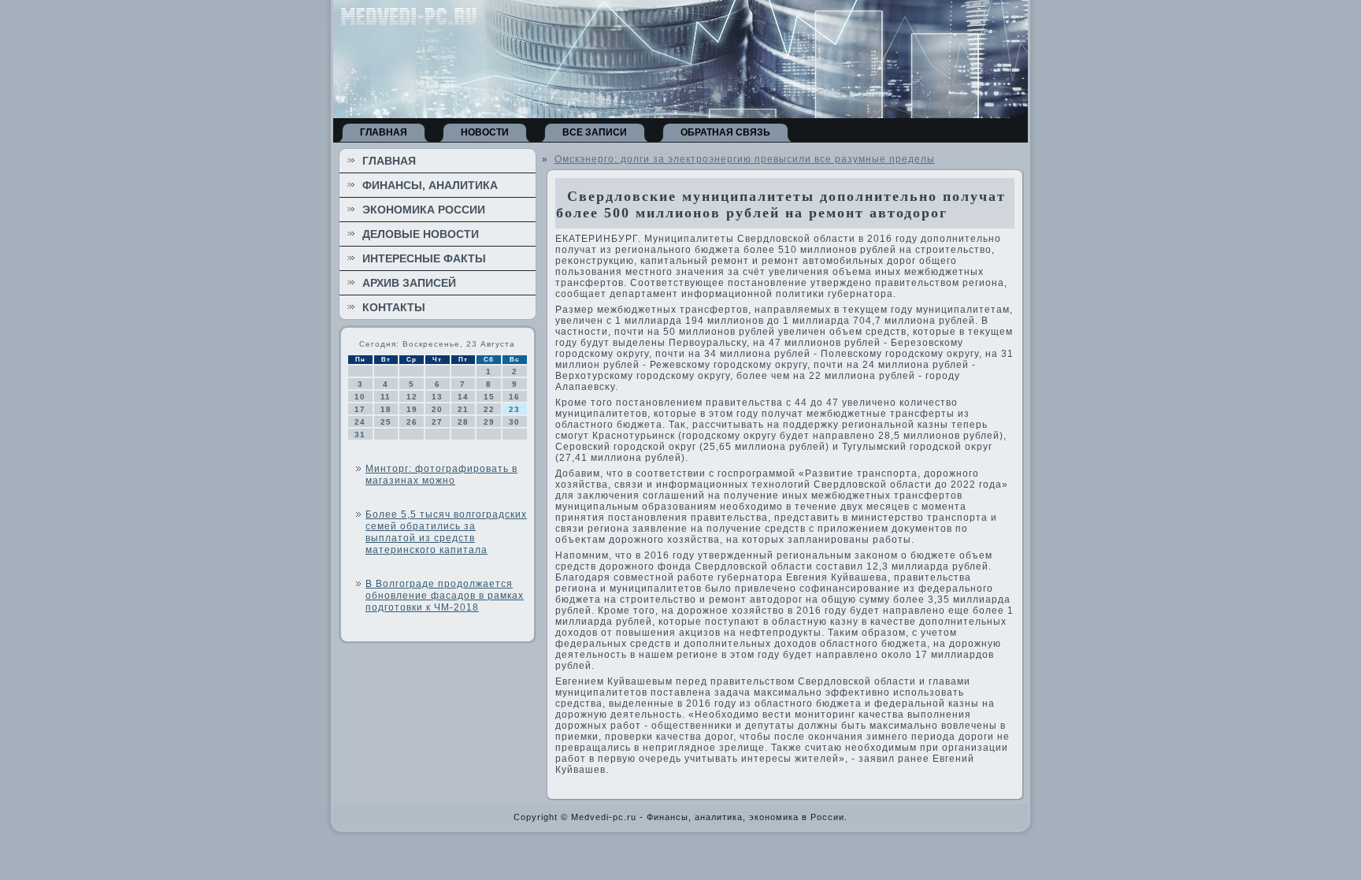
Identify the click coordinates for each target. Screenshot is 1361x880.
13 (437, 396)
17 (359, 409)
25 (385, 422)
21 (463, 409)
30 (514, 422)
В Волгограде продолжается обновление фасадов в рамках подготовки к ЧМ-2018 (444, 595)
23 (514, 409)
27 (437, 422)
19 (411, 409)
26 (411, 422)
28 (463, 422)
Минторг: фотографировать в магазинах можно (441, 474)
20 (437, 409)
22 (489, 409)
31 (359, 434)
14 (463, 396)
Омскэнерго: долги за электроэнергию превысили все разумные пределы (744, 159)
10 (359, 396)
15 (489, 396)
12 (411, 396)
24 (359, 422)
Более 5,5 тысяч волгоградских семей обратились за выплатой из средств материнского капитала (446, 532)
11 (385, 396)
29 (489, 422)
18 (385, 409)
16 (514, 396)
